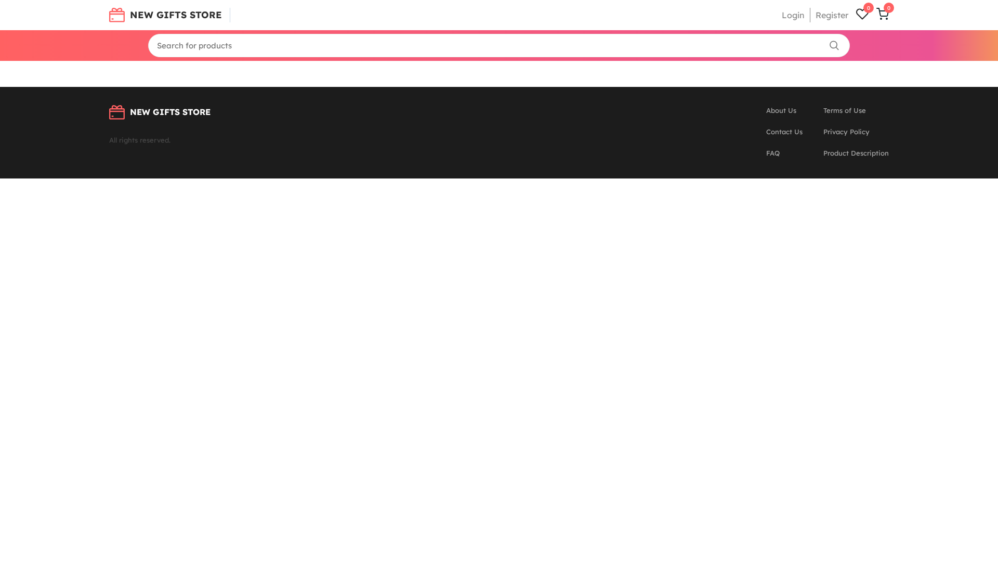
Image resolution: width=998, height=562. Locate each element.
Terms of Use (844, 110)
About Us (781, 110)
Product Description (856, 153)
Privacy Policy (846, 131)
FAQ (773, 153)
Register (832, 15)
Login (793, 15)
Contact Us (784, 131)
